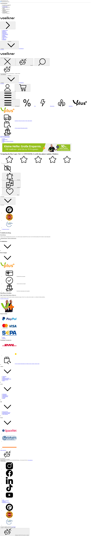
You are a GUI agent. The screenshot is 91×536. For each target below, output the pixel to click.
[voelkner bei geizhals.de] (9, 441)
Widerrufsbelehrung (5, 395)
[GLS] (9, 355)
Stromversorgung (4, 33)
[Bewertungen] (38, 162)
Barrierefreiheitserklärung (6, 502)
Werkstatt (3, 35)
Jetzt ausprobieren (3, 74)
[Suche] (42, 62)
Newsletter (3, 397)
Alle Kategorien (5, 12)
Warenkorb (4, 10)
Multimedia (4, 31)
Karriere (3, 380)
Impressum (4, 501)
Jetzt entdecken (30, 460)
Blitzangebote (52, 106)
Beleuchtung (4, 32)
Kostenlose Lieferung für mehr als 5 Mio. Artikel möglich (23, 120)
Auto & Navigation (5, 34)
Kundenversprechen (5, 379)
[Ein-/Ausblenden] (7, 201)
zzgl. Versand (13, 526)
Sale (35, 106)
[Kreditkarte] (9, 329)
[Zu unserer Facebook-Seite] (9, 476)
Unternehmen (4, 376)
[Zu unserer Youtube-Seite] (9, 498)
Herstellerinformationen (4, 238)
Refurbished (4, 39)
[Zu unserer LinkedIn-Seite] (9, 483)
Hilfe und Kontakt (5, 411)
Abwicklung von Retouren (6, 412)
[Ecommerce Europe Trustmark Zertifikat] (9, 227)
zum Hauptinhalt (4, 6)
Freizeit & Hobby (5, 37)
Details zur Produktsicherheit (12, 238)
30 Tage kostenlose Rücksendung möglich (21, 128)
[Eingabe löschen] (7, 62)
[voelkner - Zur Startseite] (7, 21)
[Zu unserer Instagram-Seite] (9, 469)
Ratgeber (3, 398)
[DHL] (9, 348)
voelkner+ (3, 377)
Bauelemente (4, 36)
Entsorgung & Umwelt (5, 229)
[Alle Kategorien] (7, 95)
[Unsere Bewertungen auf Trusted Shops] (9, 510)
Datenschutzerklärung (5, 500)
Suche (3, 8)
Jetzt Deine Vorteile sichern (4, 298)
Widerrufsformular (5, 396)
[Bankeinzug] (9, 336)
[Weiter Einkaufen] (7, 25)
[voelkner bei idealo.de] (9, 448)
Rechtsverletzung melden (6, 413)
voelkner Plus (4, 38)
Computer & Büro (5, 30)
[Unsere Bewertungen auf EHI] (9, 220)
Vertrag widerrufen (5, 414)
